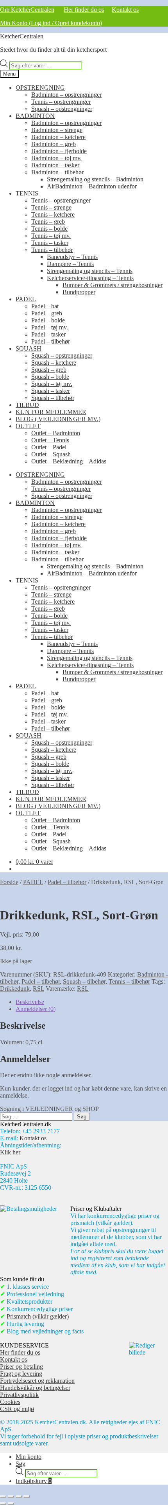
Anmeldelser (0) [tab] (35, 1009)
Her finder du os (84, 9)
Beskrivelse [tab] (30, 1002)
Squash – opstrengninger (61, 108)
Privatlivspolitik (19, 1394)
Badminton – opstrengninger (66, 94)
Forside (9, 882)
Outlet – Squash (51, 454)
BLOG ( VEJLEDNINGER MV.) (58, 419)
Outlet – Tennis (50, 440)
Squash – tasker (50, 390)
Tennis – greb (48, 221)
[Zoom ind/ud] (3, 1496)
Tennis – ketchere (53, 214)
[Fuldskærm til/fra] (11, 1496)
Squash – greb (48, 369)
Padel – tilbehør (50, 341)
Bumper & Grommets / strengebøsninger (113, 285)
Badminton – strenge (56, 130)
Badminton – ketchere (58, 137)
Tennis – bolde (49, 228)
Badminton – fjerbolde (59, 151)
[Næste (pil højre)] (11, 1503)
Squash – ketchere (53, 362)
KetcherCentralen (21, 36)
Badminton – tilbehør (57, 172)
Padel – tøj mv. (49, 327)
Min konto (28, 1456)
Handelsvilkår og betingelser (35, 1387)
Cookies (10, 1401)
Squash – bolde (50, 376)
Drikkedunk (15, 988)
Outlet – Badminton (55, 433)
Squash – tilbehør (52, 397)
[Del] (19, 1496)
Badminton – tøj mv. (56, 158)
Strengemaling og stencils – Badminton (95, 179)
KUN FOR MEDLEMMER (51, 412)
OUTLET (28, 426)
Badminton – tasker (55, 165)
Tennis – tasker (49, 242)
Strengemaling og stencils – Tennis (89, 271)
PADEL (26, 299)
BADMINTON (35, 115)
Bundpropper (79, 292)
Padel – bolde (48, 320)
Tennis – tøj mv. (51, 235)
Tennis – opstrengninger (61, 101)
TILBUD (27, 405)
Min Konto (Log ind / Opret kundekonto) (51, 23)
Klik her (10, 1152)
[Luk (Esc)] (26, 1496)
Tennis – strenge (51, 207)
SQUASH (28, 348)
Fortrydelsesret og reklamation (37, 1380)
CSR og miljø (17, 1409)
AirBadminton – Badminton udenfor (92, 186)
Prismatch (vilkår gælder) (38, 1316)
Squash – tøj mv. (51, 383)
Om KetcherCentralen (27, 9)
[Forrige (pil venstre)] (3, 1503)
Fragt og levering (21, 1373)
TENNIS (27, 193)
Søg (20, 1463)
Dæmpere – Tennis (70, 263)
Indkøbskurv (34, 1481)
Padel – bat (45, 306)
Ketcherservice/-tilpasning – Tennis (90, 278)
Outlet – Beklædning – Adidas (68, 461)
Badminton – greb (53, 144)
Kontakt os (125, 9)
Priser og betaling (21, 1366)
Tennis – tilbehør (52, 249)
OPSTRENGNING (40, 87)
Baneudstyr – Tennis (72, 256)
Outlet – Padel (48, 447)
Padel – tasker (48, 334)
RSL (38, 988)
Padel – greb (46, 313)
